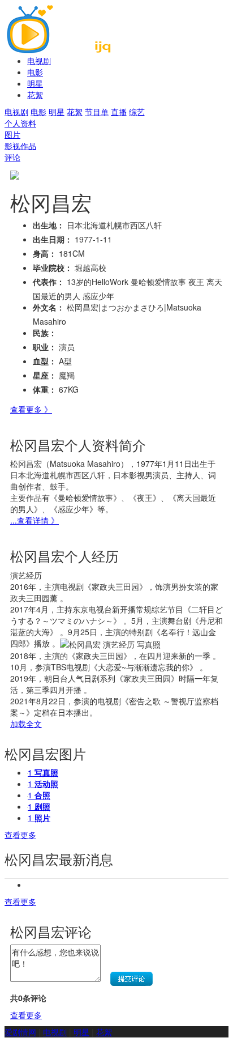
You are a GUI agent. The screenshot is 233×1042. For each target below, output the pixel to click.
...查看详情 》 (34, 520)
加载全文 (26, 723)
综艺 (137, 111)
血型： (45, 361)
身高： (45, 253)
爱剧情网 (20, 1031)
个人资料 (20, 123)
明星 (35, 83)
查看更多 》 (31, 409)
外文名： (48, 307)
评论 (12, 157)
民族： (45, 332)
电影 (35, 72)
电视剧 (39, 60)
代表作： (48, 281)
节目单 (97, 111)
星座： (45, 375)
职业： (45, 346)
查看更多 (20, 834)
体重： (45, 389)
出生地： (48, 225)
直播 (119, 111)
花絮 (35, 94)
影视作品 (20, 145)
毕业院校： (52, 267)
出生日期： (52, 239)
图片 (12, 134)
